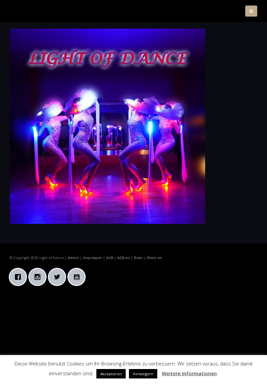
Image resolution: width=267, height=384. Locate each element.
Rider (138, 257)
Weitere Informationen (189, 373)
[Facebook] (19, 277)
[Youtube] (78, 277)
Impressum (92, 257)
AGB (109, 257)
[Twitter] (58, 277)
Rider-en (154, 257)
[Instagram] (39, 277)
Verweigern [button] (143, 373)
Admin (73, 257)
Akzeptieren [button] (111, 373)
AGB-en (123, 257)
